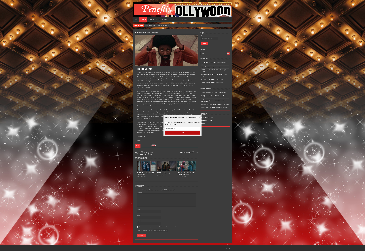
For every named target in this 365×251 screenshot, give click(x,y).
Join (182, 132)
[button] (182, 117)
